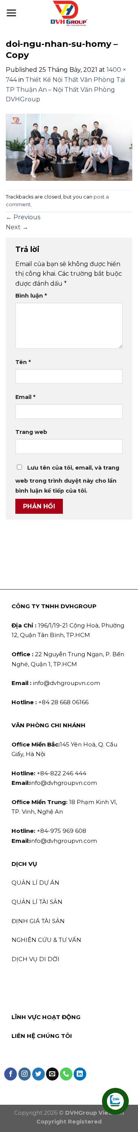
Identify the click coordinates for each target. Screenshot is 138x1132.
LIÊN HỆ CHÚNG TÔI (42, 1035)
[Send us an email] (52, 1074)
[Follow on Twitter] (38, 1074)
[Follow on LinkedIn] (80, 1074)
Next (17, 227)
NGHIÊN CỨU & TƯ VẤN (46, 939)
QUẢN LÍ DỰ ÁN (35, 882)
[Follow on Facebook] (10, 1074)
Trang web (31, 432)
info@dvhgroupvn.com (56, 683)
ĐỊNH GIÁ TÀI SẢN (38, 921)
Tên (23, 362)
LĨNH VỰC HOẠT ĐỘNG (46, 1017)
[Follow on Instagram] (24, 1074)
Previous (23, 217)
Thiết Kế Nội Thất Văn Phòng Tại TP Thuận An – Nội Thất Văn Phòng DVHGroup (65, 89)
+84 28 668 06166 (50, 702)
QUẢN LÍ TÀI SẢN (37, 901)
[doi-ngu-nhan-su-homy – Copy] (69, 147)
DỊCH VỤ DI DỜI (35, 959)
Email (25, 397)
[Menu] (11, 13)
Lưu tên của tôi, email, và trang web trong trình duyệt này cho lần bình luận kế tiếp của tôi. (67, 479)
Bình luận (31, 295)
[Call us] (66, 1074)
